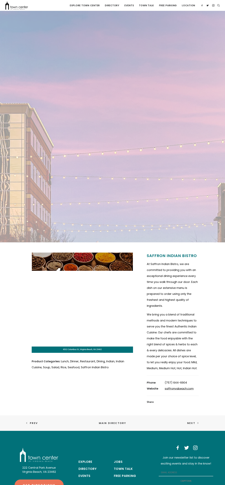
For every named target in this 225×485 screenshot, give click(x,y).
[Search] (218, 5)
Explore (85, 462)
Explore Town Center (85, 5)
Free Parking (168, 5)
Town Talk (146, 5)
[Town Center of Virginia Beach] (16, 5)
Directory (112, 5)
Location (188, 5)
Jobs (118, 462)
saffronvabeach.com (179, 388)
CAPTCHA (185, 481)
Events (129, 5)
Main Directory (112, 423)
